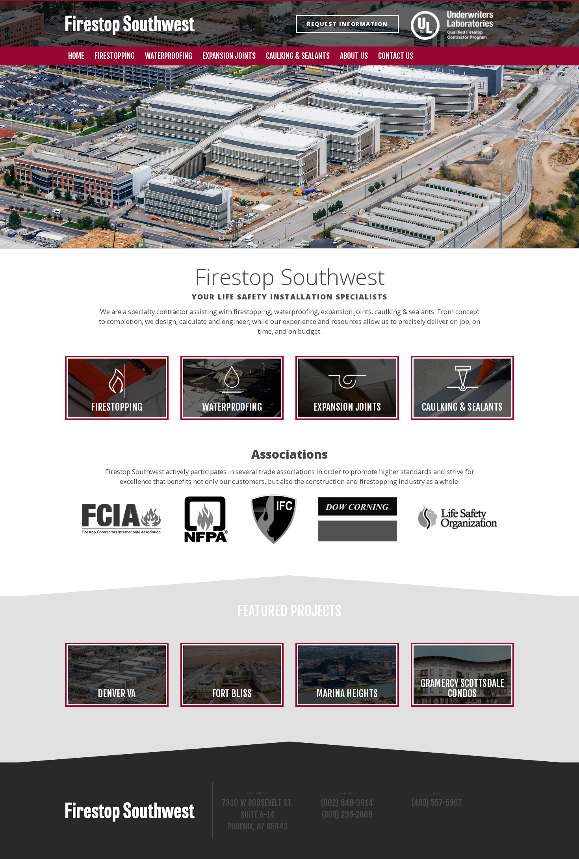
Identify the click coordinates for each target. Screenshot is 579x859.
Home (76, 56)
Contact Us (395, 56)
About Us (354, 56)
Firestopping (115, 56)
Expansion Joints (229, 56)
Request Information (347, 24)
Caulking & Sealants (298, 56)
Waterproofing (168, 56)
